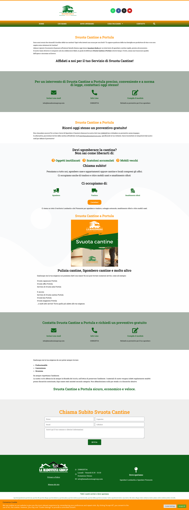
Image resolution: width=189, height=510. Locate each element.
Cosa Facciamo (114, 24)
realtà (43, 378)
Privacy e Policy (53, 477)
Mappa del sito (53, 484)
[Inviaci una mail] (53, 92)
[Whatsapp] (112, 10)
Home (41, 24)
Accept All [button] (182, 506)
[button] (154, 24)
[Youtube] (129, 10)
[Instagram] (124, 10)
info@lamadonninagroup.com (90, 136)
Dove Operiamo (87, 24)
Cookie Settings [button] (170, 506)
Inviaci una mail (53, 98)
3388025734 (105, 133)
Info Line (94, 98)
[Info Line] (94, 92)
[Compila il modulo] (135, 92)
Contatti (141, 24)
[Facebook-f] (118, 10)
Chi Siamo (62, 24)
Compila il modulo (135, 98)
